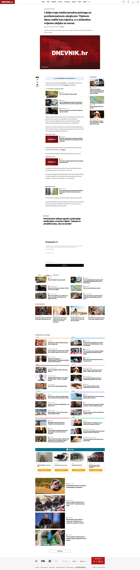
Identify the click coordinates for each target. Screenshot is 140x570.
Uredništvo (37, 567)
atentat (66, 85)
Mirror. (63, 149)
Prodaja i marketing (44, 567)
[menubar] (138, 2)
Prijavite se (64, 265)
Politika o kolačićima (70, 567)
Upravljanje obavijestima (81, 567)
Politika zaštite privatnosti (60, 567)
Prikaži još (59, 551)
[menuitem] (138, 2)
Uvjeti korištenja (52, 567)
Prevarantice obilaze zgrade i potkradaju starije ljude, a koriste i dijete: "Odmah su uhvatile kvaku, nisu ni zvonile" (62, 221)
